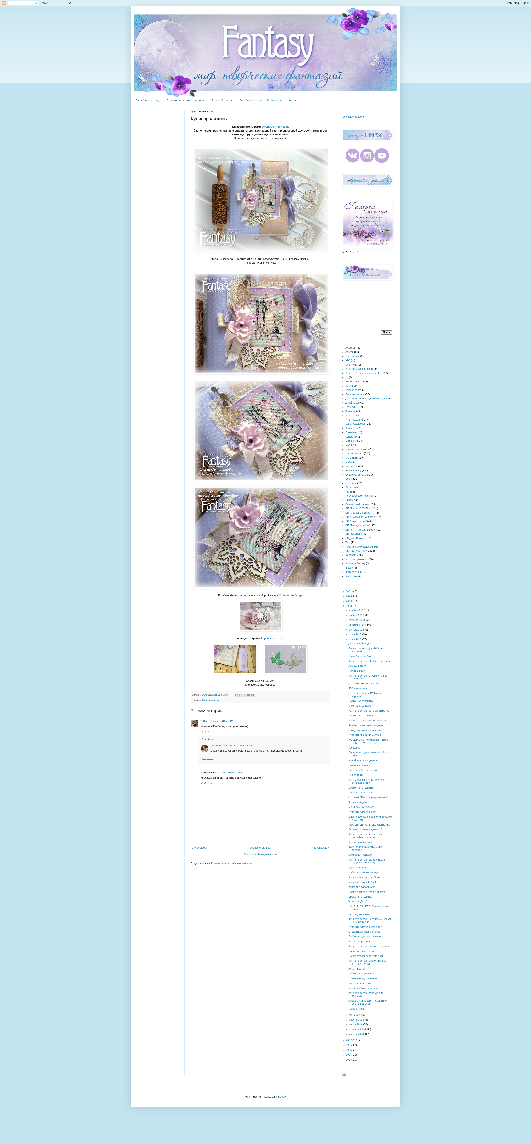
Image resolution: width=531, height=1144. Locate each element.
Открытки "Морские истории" (365, 735)
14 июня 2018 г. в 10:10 (249, 745)
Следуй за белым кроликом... (365, 730)
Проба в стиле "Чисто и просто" (367, 891)
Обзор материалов (356, 474)
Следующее (199, 847)
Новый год (351, 466)
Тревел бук (354, 747)
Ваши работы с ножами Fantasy (364, 373)
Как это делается (355, 423)
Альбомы (350, 347)
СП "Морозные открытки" (360, 512)
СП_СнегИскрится (356, 538)
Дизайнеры (352, 402)
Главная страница (148, 100)
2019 (349, 601)
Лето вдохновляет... (360, 914)
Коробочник (268, 638)
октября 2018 (357, 619)
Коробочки (351, 440)
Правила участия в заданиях (186, 100)
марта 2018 (356, 1024)
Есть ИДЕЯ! (352, 407)
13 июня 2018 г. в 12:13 (222, 721)
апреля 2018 (357, 1019)
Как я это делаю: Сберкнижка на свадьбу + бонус (367, 962)
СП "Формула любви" (357, 525)
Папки (349, 491)
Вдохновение (353, 381)
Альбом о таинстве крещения (365, 725)
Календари (351, 428)
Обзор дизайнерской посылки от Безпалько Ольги (367, 1002)
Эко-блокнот (355, 774)
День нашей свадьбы (360, 643)
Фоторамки (351, 555)
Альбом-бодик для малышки (365, 936)
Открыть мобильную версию (260, 854)
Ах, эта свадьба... (358, 802)
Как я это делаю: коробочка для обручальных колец (367, 861)
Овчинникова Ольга (223, 745)
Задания (350, 411)
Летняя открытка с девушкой (365, 829)
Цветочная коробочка (361, 973)
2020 (349, 596)
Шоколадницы (353, 572)
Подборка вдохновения (359, 495)
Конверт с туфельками (361, 886)
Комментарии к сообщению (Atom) (231, 863)
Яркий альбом (356, 670)
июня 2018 (355, 639)
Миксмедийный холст (361, 842)
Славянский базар (290, 595)
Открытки (351, 483)
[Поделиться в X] (245, 695)
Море (348, 462)
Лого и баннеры (222, 100)
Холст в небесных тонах (362, 770)
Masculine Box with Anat (362, 882)
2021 (349, 591)
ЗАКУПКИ (351, 415)
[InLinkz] (344, 1074)
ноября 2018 (357, 615)
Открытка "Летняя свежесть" (365, 927)
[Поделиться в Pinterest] (253, 695)
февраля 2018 (358, 1029)
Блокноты (351, 364)
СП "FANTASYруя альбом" (360, 529)
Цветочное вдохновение (362, 978)
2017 (349, 1040)
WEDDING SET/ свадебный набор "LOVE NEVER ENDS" (368, 741)
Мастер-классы (354, 453)
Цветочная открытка (360, 701)
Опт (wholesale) (250, 100)
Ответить (206, 731)
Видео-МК (351, 385)
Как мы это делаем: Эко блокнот (367, 720)
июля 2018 (355, 634)
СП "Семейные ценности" (360, 517)
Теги (347, 542)
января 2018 (356, 1034)
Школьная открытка (360, 896)
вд (346, 377)
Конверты (351, 432)
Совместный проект (357, 504)
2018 (349, 606)
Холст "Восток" (357, 968)
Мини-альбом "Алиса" (361, 807)
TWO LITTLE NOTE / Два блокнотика (369, 824)
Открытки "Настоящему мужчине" (368, 797)
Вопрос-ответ (353, 390)
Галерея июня (356, 1008)
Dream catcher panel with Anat (365, 956)
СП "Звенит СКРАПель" (359, 508)
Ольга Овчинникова (275, 126)
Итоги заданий (354, 419)
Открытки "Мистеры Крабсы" (365, 683)
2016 (349, 1045)
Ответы (209, 739)
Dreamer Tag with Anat (361, 792)
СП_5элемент (353, 533)
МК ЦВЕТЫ (351, 457)
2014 (349, 1054)
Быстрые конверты (359, 983)
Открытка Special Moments (364, 931)
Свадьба (350, 500)
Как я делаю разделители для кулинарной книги (366, 781)
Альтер (349, 352)
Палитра (350, 487)
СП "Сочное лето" (356, 521)
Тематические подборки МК (361, 546)
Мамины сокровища (357, 449)
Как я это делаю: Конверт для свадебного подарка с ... (365, 836)
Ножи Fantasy (353, 470)
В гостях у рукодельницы (360, 368)
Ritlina (204, 721)
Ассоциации (352, 356)
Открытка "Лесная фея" (362, 812)
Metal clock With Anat (360, 706)
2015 (349, 1050)
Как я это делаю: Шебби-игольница (369, 661)
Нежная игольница (359, 765)
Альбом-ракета (357, 666)
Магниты (350, 445)
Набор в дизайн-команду (363, 872)
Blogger (282, 1096)
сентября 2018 (358, 624)
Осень (349, 478)
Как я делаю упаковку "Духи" (364, 877)
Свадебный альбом (359, 656)
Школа (349, 567)
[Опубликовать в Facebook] (249, 695)
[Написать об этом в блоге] (241, 695)
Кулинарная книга (359, 867)
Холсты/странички (356, 559)
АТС (347, 360)
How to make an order (281, 100)
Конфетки (351, 436)
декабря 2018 (357, 610)
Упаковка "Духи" (357, 901)
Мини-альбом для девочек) (364, 988)
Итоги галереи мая (359, 941)
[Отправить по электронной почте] (237, 695)
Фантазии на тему (211, 700)
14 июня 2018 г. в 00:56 (230, 772)
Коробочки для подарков (363, 760)
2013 (349, 1059)
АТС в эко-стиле (357, 688)
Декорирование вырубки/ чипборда (366, 398)
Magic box (351, 576)
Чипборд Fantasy (355, 563)
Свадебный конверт (360, 854)
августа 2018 (357, 629)
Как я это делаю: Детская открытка (369, 946)
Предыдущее (321, 847)
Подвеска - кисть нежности (364, 951)
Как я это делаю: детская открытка (368, 710)
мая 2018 (354, 1014)
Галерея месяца (355, 394)
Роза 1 (281, 638)
